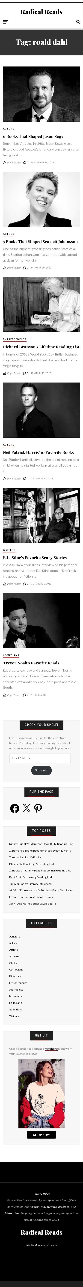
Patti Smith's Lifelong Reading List (30, 877)
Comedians (11, 655)
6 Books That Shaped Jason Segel (34, 136)
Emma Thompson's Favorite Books (31, 897)
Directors (15, 976)
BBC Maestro (49, 1207)
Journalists (16, 989)
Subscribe (41, 770)
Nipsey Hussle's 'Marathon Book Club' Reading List (40, 844)
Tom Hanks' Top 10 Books (25, 857)
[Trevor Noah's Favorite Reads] (41, 620)
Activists (14, 936)
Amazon (34, 1207)
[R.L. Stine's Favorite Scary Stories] (41, 515)
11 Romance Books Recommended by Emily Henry (40, 850)
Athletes (14, 956)
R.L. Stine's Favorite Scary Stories (35, 557)
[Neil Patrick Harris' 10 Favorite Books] (41, 410)
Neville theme (34, 1245)
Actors (8, 128)
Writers (9, 550)
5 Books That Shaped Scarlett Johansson (40, 241)
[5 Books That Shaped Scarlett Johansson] (41, 199)
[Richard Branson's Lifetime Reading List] (41, 304)
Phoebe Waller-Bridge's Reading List (31, 864)
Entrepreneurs (15, 339)
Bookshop (64, 1207)
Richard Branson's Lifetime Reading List (41, 346)
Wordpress (49, 1200)
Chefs (13, 963)
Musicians (15, 996)
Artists (13, 949)
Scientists (15, 1009)
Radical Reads (41, 12)
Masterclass (12, 1213)
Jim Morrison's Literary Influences (30, 884)
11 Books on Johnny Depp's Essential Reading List (40, 870)
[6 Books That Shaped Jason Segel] (41, 94)
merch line (51, 1048)
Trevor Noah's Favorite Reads (31, 662)
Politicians (15, 1002)
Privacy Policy (41, 1194)
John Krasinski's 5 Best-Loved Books (32, 903)
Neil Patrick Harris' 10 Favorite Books (38, 452)
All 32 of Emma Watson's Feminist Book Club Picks (41, 890)
